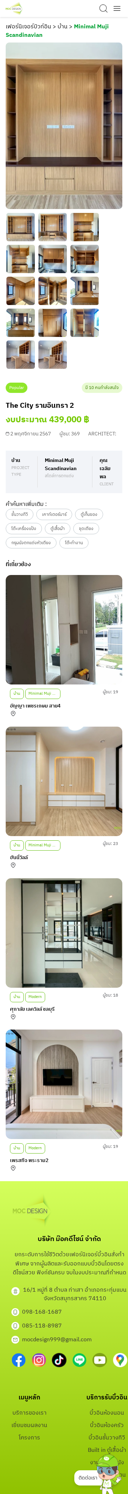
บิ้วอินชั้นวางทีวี (107, 1438)
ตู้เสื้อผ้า (57, 528)
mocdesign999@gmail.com (57, 1339)
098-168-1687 (42, 1312)
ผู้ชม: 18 (110, 995)
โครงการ (29, 1438)
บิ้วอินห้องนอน (107, 1413)
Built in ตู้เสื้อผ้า (107, 1450)
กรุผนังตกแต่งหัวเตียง (31, 543)
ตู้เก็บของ (89, 514)
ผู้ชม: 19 (110, 692)
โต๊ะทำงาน (74, 543)
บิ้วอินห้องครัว (107, 1425)
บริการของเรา (29, 1413)
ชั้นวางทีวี (19, 514)
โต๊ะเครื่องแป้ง (23, 528)
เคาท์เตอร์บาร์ (54, 514)
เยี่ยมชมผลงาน (29, 1425)
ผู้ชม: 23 (110, 843)
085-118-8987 (42, 1326)
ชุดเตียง (86, 528)
